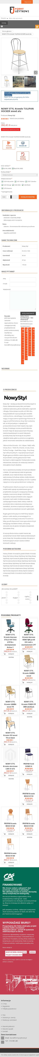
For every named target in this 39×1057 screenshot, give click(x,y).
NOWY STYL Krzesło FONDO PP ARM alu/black (29, 704)
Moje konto (28, 2)
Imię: (4, 278)
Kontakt (5, 1031)
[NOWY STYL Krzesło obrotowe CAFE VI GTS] (10, 755)
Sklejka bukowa (6, 179)
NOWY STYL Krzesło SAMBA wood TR (10, 704)
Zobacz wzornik (9, 147)
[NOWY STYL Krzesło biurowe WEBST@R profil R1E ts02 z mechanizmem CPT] (28, 625)
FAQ (3, 1015)
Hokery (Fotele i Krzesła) (10, 554)
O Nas (4, 1004)
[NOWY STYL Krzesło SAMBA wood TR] (10, 693)
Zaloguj (34, 2)
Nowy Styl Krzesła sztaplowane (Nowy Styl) (16, 568)
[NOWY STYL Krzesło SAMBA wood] (28, 662)
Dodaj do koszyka (11, 654)
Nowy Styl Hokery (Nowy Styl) (12, 556)
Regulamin (6, 1006)
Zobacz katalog (23, 158)
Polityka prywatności (9, 1009)
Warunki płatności (8, 1026)
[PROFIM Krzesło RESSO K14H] (10, 844)
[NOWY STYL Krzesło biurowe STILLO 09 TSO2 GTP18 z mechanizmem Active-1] (10, 625)
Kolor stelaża (5, 166)
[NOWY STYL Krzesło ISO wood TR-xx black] (10, 724)
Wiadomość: (7, 289)
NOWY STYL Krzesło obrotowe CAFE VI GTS (10, 766)
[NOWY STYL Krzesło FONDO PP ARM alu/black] (28, 693)
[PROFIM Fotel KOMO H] (28, 755)
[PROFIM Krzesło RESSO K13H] (28, 814)
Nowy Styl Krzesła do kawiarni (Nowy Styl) (19, 566)
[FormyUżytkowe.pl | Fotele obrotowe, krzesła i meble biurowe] (19, 10)
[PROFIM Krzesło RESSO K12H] (10, 814)
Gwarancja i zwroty (8, 1017)
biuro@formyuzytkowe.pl (12, 345)
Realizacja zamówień (9, 1020)
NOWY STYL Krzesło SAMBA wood (29, 673)
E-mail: (5, 284)
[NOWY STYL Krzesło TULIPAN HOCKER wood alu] (18, 81)
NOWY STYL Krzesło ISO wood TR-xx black (10, 735)
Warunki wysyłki (7, 1029)
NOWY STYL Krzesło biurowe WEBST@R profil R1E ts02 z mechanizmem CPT (28, 640)
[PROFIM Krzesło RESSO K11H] (28, 784)
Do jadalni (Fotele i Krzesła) (27, 554)
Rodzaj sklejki (6, 172)
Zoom (35, 72)
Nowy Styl (11, 115)
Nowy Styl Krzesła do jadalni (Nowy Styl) (18, 558)
